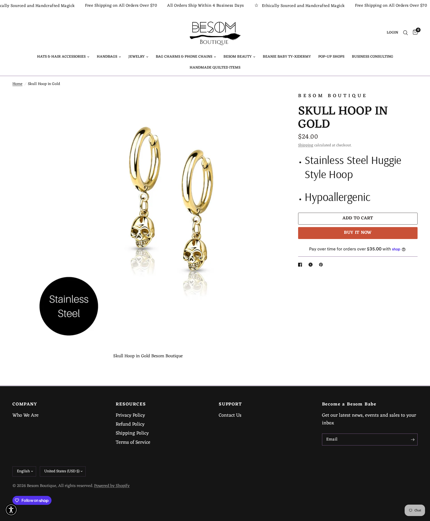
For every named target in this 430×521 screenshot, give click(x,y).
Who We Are (25, 415)
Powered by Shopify (112, 486)
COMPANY (24, 404)
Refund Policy (130, 424)
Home (17, 84)
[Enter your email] (413, 439)
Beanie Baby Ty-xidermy (287, 57)
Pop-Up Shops (331, 57)
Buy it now (358, 233)
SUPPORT (230, 404)
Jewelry (136, 57)
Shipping (305, 145)
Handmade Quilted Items (215, 68)
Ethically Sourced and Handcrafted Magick (291, 5)
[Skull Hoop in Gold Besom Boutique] (272, 102)
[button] (11, 510)
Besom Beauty (237, 57)
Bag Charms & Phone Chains (184, 57)
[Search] (405, 32)
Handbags (107, 57)
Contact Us (230, 415)
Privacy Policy (130, 415)
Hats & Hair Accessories (61, 57)
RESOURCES (131, 404)
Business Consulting (372, 57)
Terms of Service (133, 442)
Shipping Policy (132, 433)
